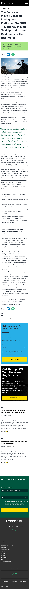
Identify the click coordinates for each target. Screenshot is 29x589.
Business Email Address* (7, 338)
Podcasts (3, 555)
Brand (2, 559)
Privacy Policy (14, 581)
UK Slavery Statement (6, 561)
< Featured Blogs (5, 8)
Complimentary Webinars (7, 545)
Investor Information (5, 549)
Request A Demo (15, 568)
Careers (3, 551)
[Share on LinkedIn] (8, 54)
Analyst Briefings (5, 541)
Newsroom (3, 543)
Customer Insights (5, 318)
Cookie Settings (23, 581)
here (21, 301)
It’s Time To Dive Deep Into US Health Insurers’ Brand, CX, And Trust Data (13, 411)
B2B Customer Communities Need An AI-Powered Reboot (14, 442)
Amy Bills (3, 446)
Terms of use (5, 581)
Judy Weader (4, 415)
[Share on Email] (13, 54)
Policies (3, 553)
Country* (4, 345)
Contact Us (3, 547)
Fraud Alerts (4, 557)
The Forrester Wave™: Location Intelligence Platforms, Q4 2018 (14, 180)
